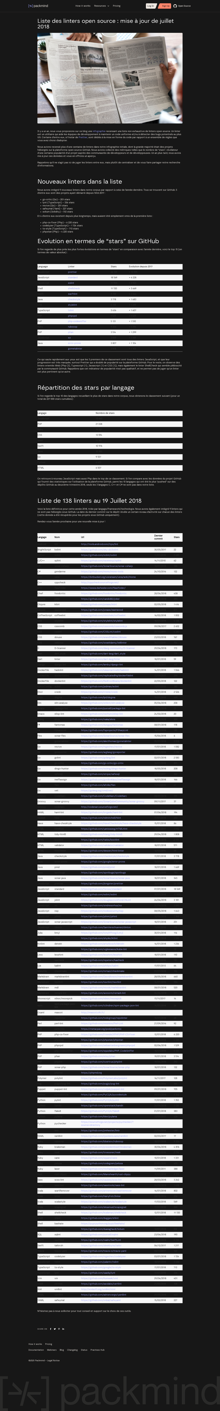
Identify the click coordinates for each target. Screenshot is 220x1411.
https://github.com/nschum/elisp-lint (102, 714)
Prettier (83, 137)
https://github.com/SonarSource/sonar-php (105, 1067)
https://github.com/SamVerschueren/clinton (106, 927)
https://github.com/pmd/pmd (98, 867)
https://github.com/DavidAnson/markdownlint (107, 977)
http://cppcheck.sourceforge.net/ (100, 583)
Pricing (116, 6)
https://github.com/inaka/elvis (98, 719)
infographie (99, 131)
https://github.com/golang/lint (98, 758)
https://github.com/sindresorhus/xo (101, 905)
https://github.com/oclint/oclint (99, 555)
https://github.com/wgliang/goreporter (103, 752)
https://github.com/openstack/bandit (102, 1106)
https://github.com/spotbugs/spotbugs (103, 873)
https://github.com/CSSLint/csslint (101, 632)
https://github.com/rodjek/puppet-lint (102, 1089)
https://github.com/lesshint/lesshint (101, 955)
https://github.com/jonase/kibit (99, 604)
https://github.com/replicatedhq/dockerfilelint (107, 676)
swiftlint (72, 294)
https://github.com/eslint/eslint (99, 895)
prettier (72, 272)
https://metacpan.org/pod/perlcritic (101, 1029)
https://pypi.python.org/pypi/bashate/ (103, 1224)
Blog (62, 1350)
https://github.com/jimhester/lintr (100, 1131)
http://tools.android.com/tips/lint (99, 544)
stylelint (72, 305)
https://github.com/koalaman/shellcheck (103, 1213)
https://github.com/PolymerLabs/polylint (104, 1078)
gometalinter (75, 349)
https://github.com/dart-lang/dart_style (103, 654)
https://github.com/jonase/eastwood (102, 610)
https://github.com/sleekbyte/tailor (101, 1245)
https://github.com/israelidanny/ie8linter (104, 643)
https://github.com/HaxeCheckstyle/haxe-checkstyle (111, 823)
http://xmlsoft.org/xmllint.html (98, 1289)
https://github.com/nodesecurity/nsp (102, 911)
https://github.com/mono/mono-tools (102, 572)
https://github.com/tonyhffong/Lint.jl (102, 933)
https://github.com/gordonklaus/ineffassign (105, 780)
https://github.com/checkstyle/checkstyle (105, 856)
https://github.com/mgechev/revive (101, 747)
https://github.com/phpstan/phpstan (102, 1040)
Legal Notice (53, 1361)
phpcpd (72, 316)
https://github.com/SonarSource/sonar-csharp (107, 566)
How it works (82, 6)
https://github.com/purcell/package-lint (103, 708)
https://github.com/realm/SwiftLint (101, 1240)
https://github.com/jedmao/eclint (100, 687)
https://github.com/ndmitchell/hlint (101, 818)
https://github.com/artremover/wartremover (106, 1191)
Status (84, 1350)
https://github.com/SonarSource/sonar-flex (105, 736)
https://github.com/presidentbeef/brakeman (106, 1147)
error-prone (74, 343)
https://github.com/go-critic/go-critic (102, 763)
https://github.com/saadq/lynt (98, 1273)
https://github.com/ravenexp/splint (101, 561)
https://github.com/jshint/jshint (99, 916)
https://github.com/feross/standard (101, 889)
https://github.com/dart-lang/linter (100, 659)
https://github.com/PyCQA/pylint (100, 1100)
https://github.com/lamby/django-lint (102, 665)
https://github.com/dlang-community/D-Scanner (108, 648)
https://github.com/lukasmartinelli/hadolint (105, 670)
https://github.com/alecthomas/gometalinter (106, 741)
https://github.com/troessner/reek (100, 1152)
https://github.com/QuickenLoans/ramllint (104, 1136)
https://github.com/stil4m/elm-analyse (102, 703)
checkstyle (74, 299)
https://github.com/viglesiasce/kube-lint (104, 949)
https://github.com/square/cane (99, 1158)
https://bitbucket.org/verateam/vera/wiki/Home (108, 577)
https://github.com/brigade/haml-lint (101, 812)
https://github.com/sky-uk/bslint (99, 550)
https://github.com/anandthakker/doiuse (104, 637)
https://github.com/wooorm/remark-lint (103, 993)
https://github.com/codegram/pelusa (102, 1163)
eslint (71, 283)
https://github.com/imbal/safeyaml (100, 1300)
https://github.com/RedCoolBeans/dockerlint (106, 681)
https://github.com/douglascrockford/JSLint (106, 900)
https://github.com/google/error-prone (103, 862)
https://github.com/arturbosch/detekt (102, 944)
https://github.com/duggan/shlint (100, 1218)
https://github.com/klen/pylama (99, 1117)
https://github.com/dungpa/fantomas (102, 725)
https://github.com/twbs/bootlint (100, 840)
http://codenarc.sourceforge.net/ (99, 807)
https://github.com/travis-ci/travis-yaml (103, 1251)
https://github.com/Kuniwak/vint (99, 1278)
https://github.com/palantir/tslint (100, 1262)
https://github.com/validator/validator (102, 845)
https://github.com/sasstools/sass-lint (103, 1185)
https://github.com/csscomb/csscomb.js (104, 626)
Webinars (52, 1350)
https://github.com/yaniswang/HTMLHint (104, 829)
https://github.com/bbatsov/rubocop (102, 1141)
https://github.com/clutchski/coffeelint (103, 615)
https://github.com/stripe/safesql (100, 774)
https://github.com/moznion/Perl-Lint (102, 1023)
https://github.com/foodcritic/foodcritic (104, 593)
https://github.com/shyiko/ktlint (99, 938)
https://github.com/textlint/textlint (101, 982)
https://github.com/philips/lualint (100, 966)
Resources (100, 6)
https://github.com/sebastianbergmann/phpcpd (108, 1045)
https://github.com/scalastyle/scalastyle (104, 1202)
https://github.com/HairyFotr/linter (101, 1196)
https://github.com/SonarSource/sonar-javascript (108, 922)
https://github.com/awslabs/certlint (101, 1284)
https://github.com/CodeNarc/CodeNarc (104, 796)
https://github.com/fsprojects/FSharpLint (104, 730)
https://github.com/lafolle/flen (98, 785)
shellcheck (74, 288)
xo (69, 338)
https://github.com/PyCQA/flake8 (100, 1111)
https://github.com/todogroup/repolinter (104, 1018)
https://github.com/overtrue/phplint (101, 1062)
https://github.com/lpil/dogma (98, 697)
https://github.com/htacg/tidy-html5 (101, 834)
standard (73, 277)
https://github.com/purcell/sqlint (99, 1235)
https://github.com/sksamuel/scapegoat (103, 1207)
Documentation (36, 1350)
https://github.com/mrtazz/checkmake (102, 971)
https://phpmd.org (91, 1073)
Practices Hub (98, 1350)
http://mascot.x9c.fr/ (93, 1013)
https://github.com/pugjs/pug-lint (100, 1084)
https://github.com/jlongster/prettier (102, 884)
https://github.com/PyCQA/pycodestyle (104, 1095)
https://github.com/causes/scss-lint (101, 1180)
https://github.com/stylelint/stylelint (102, 621)
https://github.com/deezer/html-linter (102, 851)
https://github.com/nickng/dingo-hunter (103, 769)
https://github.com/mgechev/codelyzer (103, 1256)
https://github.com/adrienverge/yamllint (103, 1295)
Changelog (72, 1350)
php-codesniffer (77, 321)
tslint (71, 310)
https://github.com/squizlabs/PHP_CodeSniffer (107, 1051)
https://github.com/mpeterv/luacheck (102, 960)
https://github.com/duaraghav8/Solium (102, 1229)
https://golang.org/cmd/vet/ (97, 791)
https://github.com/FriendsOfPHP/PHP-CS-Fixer (108, 1034)
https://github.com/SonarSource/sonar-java (105, 878)
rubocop (72, 327)
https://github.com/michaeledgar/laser (103, 1169)
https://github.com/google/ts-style (101, 1267)
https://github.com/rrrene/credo (99, 692)
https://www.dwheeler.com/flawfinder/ (103, 588)
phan (70, 332)
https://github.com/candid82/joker (100, 599)
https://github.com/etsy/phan (98, 1056)
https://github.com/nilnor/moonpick (101, 999)
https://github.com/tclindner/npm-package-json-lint (110, 1006)
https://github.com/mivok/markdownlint (103, 988)
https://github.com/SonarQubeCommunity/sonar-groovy (112, 801)
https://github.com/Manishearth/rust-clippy (106, 1174)
